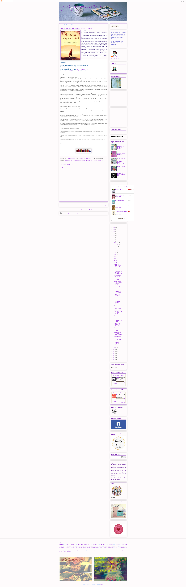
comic (77, 547)
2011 (114, 359)
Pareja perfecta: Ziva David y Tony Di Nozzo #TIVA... (117, 277)
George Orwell (118, 190)
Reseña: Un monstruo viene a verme (118, 329)
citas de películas (110, 548)
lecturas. (66, 550)
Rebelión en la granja (119, 189)
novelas (62, 546)
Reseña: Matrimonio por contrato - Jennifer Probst (118, 271)
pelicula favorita (87, 548)
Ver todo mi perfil (115, 59)
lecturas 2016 (98, 546)
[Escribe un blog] (98, 158)
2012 (114, 357)
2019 (114, 237)
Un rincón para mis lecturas (119, 57)
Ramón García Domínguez (120, 201)
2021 (114, 233)
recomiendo (69, 546)
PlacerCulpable (122, 546)
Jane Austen (114, 546)
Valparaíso (105, 547)
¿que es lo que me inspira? (67, 551)
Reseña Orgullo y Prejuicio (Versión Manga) (118, 333)
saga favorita (78, 550)
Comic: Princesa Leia (117, 337)
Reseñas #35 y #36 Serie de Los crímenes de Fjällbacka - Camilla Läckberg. (121, 161)
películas (88, 547)
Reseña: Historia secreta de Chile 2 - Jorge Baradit (118, 311)
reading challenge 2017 (83, 160)
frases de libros (120, 548)
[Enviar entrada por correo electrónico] (94, 158)
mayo (115, 256)
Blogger (101, 584)
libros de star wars (104, 550)
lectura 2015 (124, 544)
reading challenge (74, 160)
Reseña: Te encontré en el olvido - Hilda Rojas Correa (117, 266)
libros (69, 160)
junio (115, 254)
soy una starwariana (94, 547)
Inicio (84, 205)
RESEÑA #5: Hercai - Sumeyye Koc (121, 174)
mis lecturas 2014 (124, 547)
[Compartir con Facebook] (101, 158)
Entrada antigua (103, 205)
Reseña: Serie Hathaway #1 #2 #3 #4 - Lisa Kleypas (120, 146)
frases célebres (77, 548)
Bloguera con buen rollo (101, 548)
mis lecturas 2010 (110, 550)
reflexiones (94, 548)
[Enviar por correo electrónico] (97, 158)
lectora (82, 548)
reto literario (93, 160)
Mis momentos (118, 206)
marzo (115, 260)
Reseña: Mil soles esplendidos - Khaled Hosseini (118, 325)
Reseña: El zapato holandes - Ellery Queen (118, 307)
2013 (114, 355)
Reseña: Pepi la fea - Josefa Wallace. (118, 316)
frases (73, 547)
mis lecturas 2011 (117, 550)
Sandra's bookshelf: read (123, 186)
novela (74, 546)
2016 (114, 349)
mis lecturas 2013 (72, 550)
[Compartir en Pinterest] (102, 158)
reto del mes (61, 547)
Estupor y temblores (119, 195)
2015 (114, 351)
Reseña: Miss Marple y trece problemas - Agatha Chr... (117, 296)
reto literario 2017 (99, 160)
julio (115, 252)
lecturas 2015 (90, 546)
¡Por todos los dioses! (119, 200)
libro (79, 546)
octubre (116, 246)
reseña (89, 160)
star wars (84, 546)
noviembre (116, 245)
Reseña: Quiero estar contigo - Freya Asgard (117, 291)
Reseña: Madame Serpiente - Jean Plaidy (118, 320)
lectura (117, 544)
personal (111, 544)
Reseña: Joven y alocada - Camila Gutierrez (121, 153)
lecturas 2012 (117, 547)
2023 (114, 229)
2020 (114, 235)
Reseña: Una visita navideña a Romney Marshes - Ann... (118, 301)
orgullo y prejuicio (82, 547)
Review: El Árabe (121, 166)
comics (115, 548)
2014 (114, 353)
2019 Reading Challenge (118, 375)
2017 (114, 241)
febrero (116, 262)
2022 (114, 231)
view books (123, 385)
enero (115, 347)
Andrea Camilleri (118, 207)
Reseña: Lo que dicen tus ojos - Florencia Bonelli (118, 283)
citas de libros (110, 547)
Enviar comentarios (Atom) (86, 209)
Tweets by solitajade (115, 132)
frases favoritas (97, 550)
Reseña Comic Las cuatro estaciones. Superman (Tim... (118, 342)
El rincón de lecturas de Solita (80, 6)
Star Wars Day (62, 548)
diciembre (116, 242)
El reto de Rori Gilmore (90, 550)
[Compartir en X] (99, 158)
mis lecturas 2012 (106, 546)
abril (115, 258)
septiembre (116, 248)
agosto (115, 250)
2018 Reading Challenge (118, 392)
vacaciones (68, 547)
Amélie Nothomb (118, 196)
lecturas (66, 160)
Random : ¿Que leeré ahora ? (117, 287)
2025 (114, 227)
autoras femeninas (70, 548)
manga (101, 547)
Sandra (117, 377)
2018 (114, 239)
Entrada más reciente (65, 205)
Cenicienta (84, 550)
